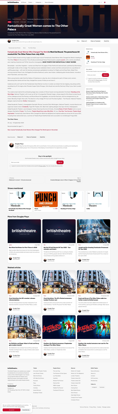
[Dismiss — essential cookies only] (30, 405)
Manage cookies (106, 407)
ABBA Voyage (56, 385)
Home (9, 19)
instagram (94, 387)
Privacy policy (42, 166)
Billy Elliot (50, 111)
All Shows (23, 2)
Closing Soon (74, 388)
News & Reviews (49, 2)
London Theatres (75, 376)
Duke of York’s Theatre (65, 109)
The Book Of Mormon (58, 390)
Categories (38, 2)
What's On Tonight (75, 371)
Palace (16, 60)
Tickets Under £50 (75, 383)
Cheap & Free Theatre (76, 397)
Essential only (25, 410)
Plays (37, 193)
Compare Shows (75, 400)
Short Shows (74, 392)
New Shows (74, 385)
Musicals (11, 193)
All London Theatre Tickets (40, 371)
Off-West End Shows (38, 378)
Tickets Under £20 (75, 378)
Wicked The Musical (58, 380)
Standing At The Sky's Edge (68, 208)
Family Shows (36, 385)
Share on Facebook (95, 41)
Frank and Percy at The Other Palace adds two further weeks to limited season (92, 299)
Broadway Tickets (37, 392)
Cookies (99, 407)
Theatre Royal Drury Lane (39, 111)
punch (63, 60)
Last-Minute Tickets (38, 373)
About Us (93, 373)
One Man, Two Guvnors (65, 111)
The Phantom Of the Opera (60, 373)
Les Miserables (57, 376)
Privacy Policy (92, 407)
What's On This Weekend (77, 373)
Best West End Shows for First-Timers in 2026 (23, 247)
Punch (36, 208)
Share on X (84, 41)
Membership (94, 380)
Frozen (22, 111)
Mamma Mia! (56, 383)
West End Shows (37, 376)
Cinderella (25, 106)
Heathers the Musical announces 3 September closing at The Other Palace (58, 344)
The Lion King (56, 371)
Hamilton (55, 378)
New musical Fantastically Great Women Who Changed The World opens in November (33, 130)
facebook (102, 387)
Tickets (30, 2)
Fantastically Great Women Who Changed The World (28, 52)
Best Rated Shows (75, 390)
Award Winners (37, 390)
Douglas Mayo (19, 144)
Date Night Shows (75, 395)
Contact (93, 376)
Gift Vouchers (94, 378)
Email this (106, 41)
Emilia (25, 101)
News (24, 19)
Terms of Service (84, 407)
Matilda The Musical (58, 388)
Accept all (11, 410)
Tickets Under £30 (75, 380)
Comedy (35, 388)
